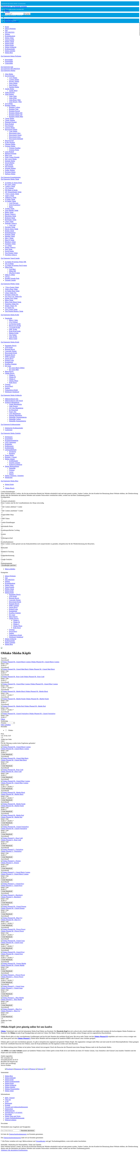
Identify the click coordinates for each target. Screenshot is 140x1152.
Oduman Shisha (10, 144)
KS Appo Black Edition (16, 368)
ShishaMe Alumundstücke (17, 421)
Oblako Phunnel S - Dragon (10, 863)
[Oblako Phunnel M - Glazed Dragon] (13, 906)
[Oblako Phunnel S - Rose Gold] (12, 838)
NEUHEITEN (9, 580)
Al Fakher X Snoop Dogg (13, 183)
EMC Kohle (13, 329)
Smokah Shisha (10, 161)
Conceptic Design (11, 351)
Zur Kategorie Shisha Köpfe (10, 342)
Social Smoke (9, 251)
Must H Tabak (9, 240)
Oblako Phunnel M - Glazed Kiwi (12, 954)
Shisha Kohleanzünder (12, 1081)
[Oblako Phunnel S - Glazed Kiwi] (12, 884)
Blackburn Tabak (10, 216)
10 (5, 736)
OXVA (7, 276)
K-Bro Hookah (10, 142)
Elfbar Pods (9, 267)
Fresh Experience (14, 205)
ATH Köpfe (9, 347)
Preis (2, 734)
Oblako (10, 730)
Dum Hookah (9, 124)
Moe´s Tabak (9, 238)
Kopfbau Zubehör (11, 364)
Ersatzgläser (9, 438)
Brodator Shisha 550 (15, 115)
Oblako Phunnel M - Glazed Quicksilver (42, 713)
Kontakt (7, 1105)
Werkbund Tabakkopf (12, 392)
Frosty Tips (12, 412)
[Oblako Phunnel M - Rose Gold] (12, 676)
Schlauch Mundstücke (12, 402)
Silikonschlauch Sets (11, 399)
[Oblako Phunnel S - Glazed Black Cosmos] (15, 872)
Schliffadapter (13, 461)
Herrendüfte (9, 59)
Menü (7, 10)
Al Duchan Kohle (15, 324)
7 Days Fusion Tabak (12, 287)
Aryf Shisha (9, 103)
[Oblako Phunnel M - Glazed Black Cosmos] (16, 662)
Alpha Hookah (10, 92)
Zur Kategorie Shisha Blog (9, 481)
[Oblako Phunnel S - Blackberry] (12, 895)
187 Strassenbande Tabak (13, 192)
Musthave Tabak (10, 242)
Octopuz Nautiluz (14, 148)
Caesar (11, 472)
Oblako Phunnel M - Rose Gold (34, 676)
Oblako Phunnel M (101, 1036)
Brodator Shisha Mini (16, 116)
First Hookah (9, 126)
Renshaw (12, 453)
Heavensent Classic (15, 135)
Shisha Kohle (9, 591)
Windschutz (9, 477)
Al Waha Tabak (10, 199)
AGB (7, 1101)
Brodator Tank (13, 109)
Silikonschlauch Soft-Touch (14, 400)
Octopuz (7, 384)
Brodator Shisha (10, 105)
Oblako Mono (13, 381)
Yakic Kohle (13, 337)
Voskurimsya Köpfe (11, 390)
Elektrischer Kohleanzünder (14, 428)
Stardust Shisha (14, 87)
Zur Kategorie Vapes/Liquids (10, 258)
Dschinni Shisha (10, 172)
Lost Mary (12, 269)
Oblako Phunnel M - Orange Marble (12, 965)
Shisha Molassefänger (12, 466)
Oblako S (12, 379)
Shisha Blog (9, 644)
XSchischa (12, 451)
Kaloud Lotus (9, 360)
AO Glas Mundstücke (16, 408)
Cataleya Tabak (10, 186)
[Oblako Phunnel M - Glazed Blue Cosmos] (15, 684)
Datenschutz (9, 1109)
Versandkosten (40, 1141)
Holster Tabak (9, 231)
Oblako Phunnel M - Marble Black (36, 691)
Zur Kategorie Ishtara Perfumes (11, 56)
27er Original (9, 188)
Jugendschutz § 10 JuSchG (13, 1112)
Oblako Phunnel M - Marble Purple (37, 699)
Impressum (8, 1103)
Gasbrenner (8, 430)
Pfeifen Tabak (9, 589)
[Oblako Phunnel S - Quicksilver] (12, 849)
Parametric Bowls (10, 345)
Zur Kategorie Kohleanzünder (10, 424)
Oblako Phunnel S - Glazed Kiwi (11, 885)
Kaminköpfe (9, 362)
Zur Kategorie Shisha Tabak (10, 179)
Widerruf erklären (10, 1120)
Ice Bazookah (13, 410)
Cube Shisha (13, 131)
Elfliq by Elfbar (10, 275)
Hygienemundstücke (11, 440)
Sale (6, 578)
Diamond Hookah (11, 122)
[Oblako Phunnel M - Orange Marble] (13, 963)
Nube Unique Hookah (12, 157)
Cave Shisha (13, 78)
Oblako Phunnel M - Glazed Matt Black (42, 669)
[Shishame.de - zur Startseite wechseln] (14, 6)
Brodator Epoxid (14, 111)
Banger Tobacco (10, 214)
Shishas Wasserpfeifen (12, 1089)
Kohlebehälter (9, 448)
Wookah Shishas (10, 168)
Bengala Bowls (10, 349)
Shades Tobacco (10, 247)
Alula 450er (13, 98)
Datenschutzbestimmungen (18, 1134)
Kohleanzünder (10, 641)
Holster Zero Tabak (11, 298)
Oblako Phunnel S (24, 1038)
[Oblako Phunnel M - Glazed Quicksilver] (15, 713)
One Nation (13, 335)
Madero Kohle (13, 333)
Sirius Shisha (13, 83)
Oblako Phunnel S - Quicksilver (11, 851)
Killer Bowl (13, 382)
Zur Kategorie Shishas (8, 70)
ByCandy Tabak (10, 184)
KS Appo (8, 366)
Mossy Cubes (13, 320)
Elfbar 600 (12, 271)
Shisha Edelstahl (10, 1078)
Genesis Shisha (10, 127)
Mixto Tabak (9, 300)
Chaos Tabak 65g (10, 293)
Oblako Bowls (9, 373)
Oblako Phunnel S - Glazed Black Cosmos (14, 874)
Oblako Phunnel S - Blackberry (11, 897)
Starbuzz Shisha (10, 174)
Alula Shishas (9, 94)
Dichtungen (9, 437)
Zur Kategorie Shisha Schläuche (11, 395)
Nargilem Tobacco (11, 255)
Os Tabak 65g (9, 307)
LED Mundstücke (15, 413)
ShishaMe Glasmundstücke (18, 417)
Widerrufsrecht (9, 1111)
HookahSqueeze (10, 232)
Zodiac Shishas (10, 170)
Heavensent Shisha (11, 129)
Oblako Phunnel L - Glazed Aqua (12, 988)
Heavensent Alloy (15, 133)
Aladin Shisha (9, 89)
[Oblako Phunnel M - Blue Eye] (11, 918)
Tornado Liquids (10, 280)
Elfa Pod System (14, 273)
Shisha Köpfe (9, 592)
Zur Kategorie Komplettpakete (11, 177)
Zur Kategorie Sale (7, 67)
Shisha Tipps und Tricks (12, 1116)
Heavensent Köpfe (11, 353)
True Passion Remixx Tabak (14, 311)
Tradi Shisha (9, 164)
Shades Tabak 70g (11, 306)
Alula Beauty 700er (15, 102)
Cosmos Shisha (14, 79)
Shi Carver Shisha (11, 159)
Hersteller (4, 726)
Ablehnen (4, 1150)
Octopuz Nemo (14, 150)
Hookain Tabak (10, 234)
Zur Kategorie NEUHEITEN (10, 69)
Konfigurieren (23, 1150)
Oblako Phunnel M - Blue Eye (11, 920)
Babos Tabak (9, 212)
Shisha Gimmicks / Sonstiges (14, 475)
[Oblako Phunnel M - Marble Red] (12, 706)
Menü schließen (10, 569)
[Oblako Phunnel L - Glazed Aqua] (12, 986)
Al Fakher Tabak (10, 201)
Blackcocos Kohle (15, 326)
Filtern (3, 719)
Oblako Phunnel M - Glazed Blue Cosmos (44, 684)
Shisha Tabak (9, 585)
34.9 (9, 736)
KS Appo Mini (14, 369)
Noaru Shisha (9, 455)
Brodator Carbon (14, 107)
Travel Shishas (9, 163)
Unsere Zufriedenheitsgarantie (14, 1118)
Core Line (12, 225)
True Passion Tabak (11, 253)
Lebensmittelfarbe (11, 450)
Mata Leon (8, 155)
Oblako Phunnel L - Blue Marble (11, 999)
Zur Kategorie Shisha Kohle (10, 315)
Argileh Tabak (9, 208)
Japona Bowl (9, 358)
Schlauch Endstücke (15, 464)
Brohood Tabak (10, 218)
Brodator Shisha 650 (15, 113)
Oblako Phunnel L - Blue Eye (10, 1011)
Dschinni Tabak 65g (11, 294)
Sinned (11, 474)
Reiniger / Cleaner (11, 457)
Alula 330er (13, 96)
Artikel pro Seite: (6, 739)
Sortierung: (4, 721)
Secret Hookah (10, 76)
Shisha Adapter (10, 459)
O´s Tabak (8, 245)
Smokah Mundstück (15, 415)
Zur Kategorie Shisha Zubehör (11, 433)
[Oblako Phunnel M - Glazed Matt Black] (15, 669)
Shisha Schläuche (10, 639)
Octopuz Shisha (10, 146)
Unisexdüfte (9, 63)
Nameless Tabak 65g (11, 304)
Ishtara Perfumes (10, 576)
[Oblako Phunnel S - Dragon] (11, 861)
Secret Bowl (9, 386)
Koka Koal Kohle (15, 331)
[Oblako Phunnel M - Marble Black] (13, 691)
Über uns (8, 1099)
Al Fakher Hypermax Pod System (16, 265)
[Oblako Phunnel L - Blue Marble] (12, 998)
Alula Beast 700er (15, 100)
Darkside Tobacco (11, 223)
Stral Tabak (8, 249)
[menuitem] (72, 10)
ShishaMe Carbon (15, 419)
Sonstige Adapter (14, 463)
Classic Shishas (10, 120)
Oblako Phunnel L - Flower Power (12, 977)
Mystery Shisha (14, 81)
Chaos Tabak (9, 221)
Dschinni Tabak (10, 227)
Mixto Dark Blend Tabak (13, 302)
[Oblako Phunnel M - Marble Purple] (13, 699)
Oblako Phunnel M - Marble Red (35, 706)
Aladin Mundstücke (15, 404)
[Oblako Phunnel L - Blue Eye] (11, 1009)
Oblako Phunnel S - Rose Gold (11, 840)
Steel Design (13, 85)
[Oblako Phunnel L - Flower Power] (13, 975)
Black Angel (13, 338)
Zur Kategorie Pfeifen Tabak (10, 284)
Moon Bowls (9, 371)
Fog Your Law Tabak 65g (13, 296)
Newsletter (8, 1114)
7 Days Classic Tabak (12, 194)
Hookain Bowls (10, 355)
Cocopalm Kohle (14, 327)
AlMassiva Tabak (10, 197)
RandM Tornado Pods (12, 278)
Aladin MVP (13, 91)
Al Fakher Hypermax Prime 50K (15, 262)
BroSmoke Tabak (10, 220)
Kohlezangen (9, 446)
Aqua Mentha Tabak (11, 210)
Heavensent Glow (15, 137)
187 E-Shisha (9, 263)
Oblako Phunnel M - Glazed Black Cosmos (45, 662)
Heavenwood (9, 140)
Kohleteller (8, 444)
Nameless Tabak (10, 244)
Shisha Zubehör (10, 642)
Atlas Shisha (9, 74)
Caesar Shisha (9, 118)
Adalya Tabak (9, 195)
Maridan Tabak (10, 236)
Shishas (7, 581)
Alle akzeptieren (12, 1150)
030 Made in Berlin (11, 190)
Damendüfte (9, 61)
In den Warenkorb (7, 754)
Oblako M (12, 377)
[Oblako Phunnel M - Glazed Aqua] (13, 941)
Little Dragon (13, 406)
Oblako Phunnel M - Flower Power (12, 931)
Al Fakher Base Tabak (12, 291)
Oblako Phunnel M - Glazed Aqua (12, 942)
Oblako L (12, 375)
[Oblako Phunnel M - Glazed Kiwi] (12, 952)
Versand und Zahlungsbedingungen (16, 1107)
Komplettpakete (10, 583)
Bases (11, 207)
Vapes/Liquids (9, 587)
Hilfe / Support (10, 1098)
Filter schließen (6, 725)
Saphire (7, 388)
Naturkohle (8, 318)
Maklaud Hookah (10, 153)
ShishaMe (12, 468)
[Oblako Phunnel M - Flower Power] (13, 929)
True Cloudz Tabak (11, 309)
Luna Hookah (9, 152)
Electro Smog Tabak (11, 229)
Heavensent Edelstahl (16, 139)
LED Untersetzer (10, 442)
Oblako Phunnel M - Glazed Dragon (12, 908)
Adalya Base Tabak (11, 289)
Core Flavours (13, 203)
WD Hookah (9, 166)
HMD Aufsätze (10, 357)
